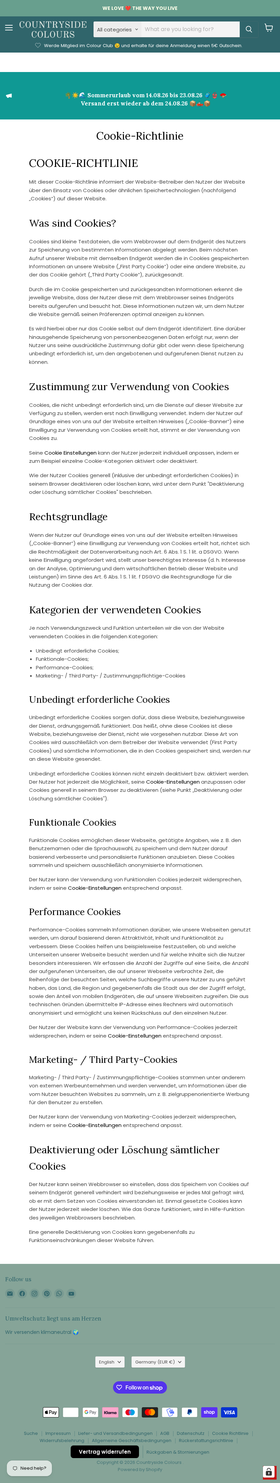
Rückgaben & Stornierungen (177, 1452)
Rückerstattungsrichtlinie (206, 1440)
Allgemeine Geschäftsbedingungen (131, 1440)
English (106, 1362)
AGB (164, 1433)
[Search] (249, 29)
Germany (155, 1362)
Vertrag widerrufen (105, 1451)
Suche (31, 1433)
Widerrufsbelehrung (62, 1440)
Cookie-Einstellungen (173, 781)
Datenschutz (191, 1433)
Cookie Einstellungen (70, 452)
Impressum (58, 1433)
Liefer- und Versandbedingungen (115, 1433)
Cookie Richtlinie (230, 1433)
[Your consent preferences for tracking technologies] (269, 1472)
